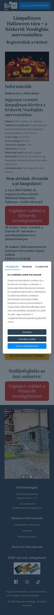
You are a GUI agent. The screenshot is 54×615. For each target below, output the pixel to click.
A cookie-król (41, 266)
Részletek (27, 266)
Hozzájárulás (12, 266)
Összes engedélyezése (27, 346)
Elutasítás (27, 332)
